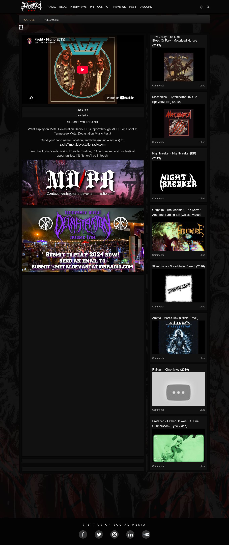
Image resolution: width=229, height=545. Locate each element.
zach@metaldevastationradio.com (83, 144)
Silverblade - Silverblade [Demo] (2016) (178, 266)
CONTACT (103, 7)
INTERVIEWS (78, 7)
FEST (132, 7)
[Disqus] (83, 322)
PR (92, 7)
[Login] (201, 6)
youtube (29, 19)
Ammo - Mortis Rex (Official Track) (175, 317)
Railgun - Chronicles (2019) (170, 369)
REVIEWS (119, 7)
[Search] (208, 6)
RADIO (51, 7)
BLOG (63, 7)
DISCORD (146, 7)
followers (51, 19)
